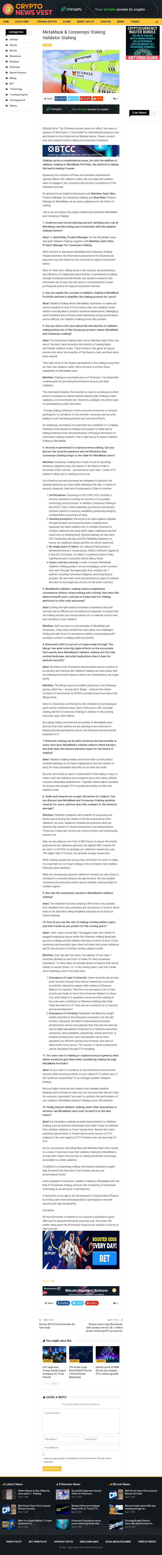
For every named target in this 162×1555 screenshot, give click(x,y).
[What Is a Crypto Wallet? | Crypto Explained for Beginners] (9, 1524)
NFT (12, 83)
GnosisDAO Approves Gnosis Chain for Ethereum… (86, 1492)
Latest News (21, 21)
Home (6, 21)
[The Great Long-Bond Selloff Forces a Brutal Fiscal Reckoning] (81, 1354)
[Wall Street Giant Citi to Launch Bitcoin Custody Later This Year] (9, 1509)
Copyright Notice (63, 1541)
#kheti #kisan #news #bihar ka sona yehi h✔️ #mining (34, 1492)
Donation (106, 21)
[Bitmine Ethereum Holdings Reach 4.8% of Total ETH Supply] (62, 1509)
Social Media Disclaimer (118, 1541)
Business (47, 45)
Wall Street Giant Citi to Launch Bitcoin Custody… (141, 1492)
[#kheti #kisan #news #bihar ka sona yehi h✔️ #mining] (9, 1494)
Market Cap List (85, 21)
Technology (16, 89)
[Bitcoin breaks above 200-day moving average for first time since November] (116, 1509)
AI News (67, 21)
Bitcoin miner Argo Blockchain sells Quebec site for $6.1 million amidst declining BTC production (104, 1327)
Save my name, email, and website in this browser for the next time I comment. (77, 1460)
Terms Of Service (147, 1541)
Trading (135, 21)
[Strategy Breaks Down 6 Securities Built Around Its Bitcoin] (116, 1524)
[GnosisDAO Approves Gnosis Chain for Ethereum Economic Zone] (62, 1494)
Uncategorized (17, 100)
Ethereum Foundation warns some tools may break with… (86, 1522)
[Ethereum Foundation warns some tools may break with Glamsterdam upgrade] (62, 1524)
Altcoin (13, 45)
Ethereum (15, 67)
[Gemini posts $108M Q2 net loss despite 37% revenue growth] (107, 1354)
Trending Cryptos (47, 21)
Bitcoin (13, 50)
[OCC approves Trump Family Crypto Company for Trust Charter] (54, 1354)
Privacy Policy (14, 1541)
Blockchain (15, 56)
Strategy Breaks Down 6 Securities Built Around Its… (139, 1522)
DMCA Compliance (89, 1541)
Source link (49, 1281)
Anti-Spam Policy (38, 1541)
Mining (120, 21)
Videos (13, 105)
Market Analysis (18, 72)
